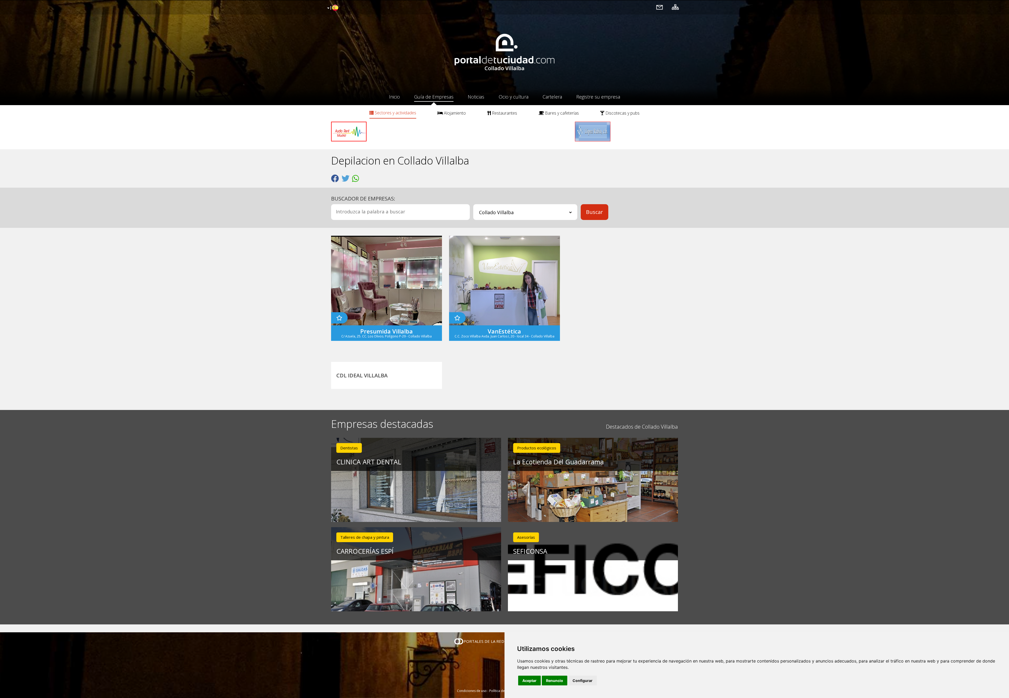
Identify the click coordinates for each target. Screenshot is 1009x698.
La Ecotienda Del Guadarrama (558, 461)
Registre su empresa (598, 97)
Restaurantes (504, 113)
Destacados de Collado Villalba (642, 426)
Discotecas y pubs (622, 113)
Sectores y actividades (395, 113)
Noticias (476, 97)
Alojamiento (454, 113)
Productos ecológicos (536, 447)
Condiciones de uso (472, 691)
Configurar (583, 680)
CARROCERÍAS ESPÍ (365, 551)
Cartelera (552, 97)
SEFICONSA (530, 551)
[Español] (332, 8)
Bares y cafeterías (561, 113)
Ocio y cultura (513, 97)
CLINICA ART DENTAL (368, 461)
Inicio (394, 97)
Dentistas (349, 447)
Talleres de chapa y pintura (364, 537)
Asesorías (526, 537)
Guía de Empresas (434, 97)
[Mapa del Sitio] (675, 7)
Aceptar (529, 680)
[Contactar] (659, 7)
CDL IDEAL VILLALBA (362, 375)
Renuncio (554, 680)
